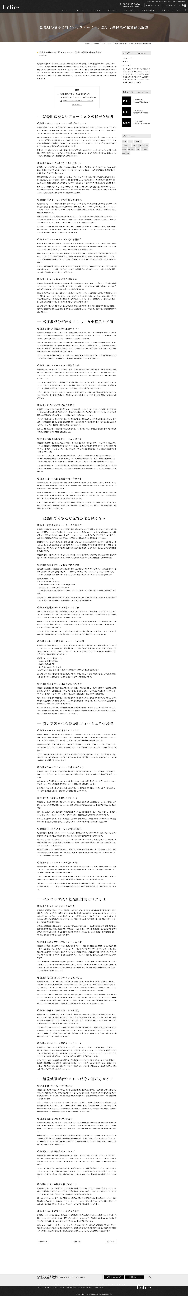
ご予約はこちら (171, 5)
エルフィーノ (137, 141)
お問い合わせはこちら (153, 5)
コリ (138, 149)
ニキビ (125, 62)
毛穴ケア (135, 145)
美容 (123, 153)
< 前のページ (43, 1241)
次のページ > (111, 1241)
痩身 (128, 153)
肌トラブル (131, 149)
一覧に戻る (76, 1241)
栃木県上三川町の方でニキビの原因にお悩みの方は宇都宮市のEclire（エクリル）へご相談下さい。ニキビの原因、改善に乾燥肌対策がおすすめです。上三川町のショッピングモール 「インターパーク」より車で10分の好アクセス (136, 75)
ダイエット (144, 149)
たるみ (124, 149)
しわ (147, 145)
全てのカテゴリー (129, 58)
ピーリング (127, 65)
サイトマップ (100, 1287)
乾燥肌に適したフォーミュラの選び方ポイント (80, 97)
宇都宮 (124, 141)
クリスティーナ (126, 145)
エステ (130, 141)
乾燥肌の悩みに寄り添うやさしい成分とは (78, 100)
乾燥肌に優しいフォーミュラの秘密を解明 (75, 94)
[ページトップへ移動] (149, 1277)
